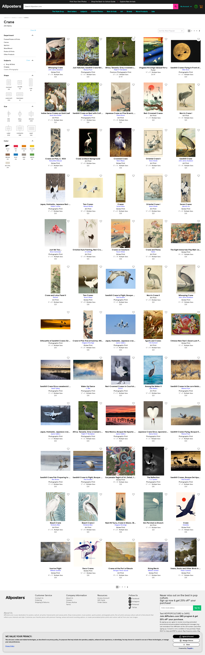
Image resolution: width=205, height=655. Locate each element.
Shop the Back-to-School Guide (103, 1)
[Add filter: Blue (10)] (15, 154)
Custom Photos (97, 11)
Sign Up (197, 608)
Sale (153, 11)
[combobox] (98, 6)
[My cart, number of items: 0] (201, 6)
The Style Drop (58, 11)
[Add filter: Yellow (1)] (32, 145)
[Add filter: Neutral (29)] (7, 162)
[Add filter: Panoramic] (20, 94)
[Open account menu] (191, 6)
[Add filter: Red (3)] (15, 145)
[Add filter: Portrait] (9, 82)
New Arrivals (112, 11)
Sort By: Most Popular (167, 31)
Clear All (33, 30)
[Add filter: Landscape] (9, 94)
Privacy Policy (9, 646)
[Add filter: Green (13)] (32, 154)
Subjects (7, 17)
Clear (28, 60)
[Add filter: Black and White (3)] (7, 145)
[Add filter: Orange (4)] (24, 145)
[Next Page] (199, 31)
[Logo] (11, 6)
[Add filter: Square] (20, 82)
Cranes (26, 17)
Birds (20, 17)
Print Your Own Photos (78, 1)
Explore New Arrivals (127, 1)
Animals (14, 17)
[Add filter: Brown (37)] (7, 154)
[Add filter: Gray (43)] (24, 154)
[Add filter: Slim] (31, 82)
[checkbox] (8, 116)
